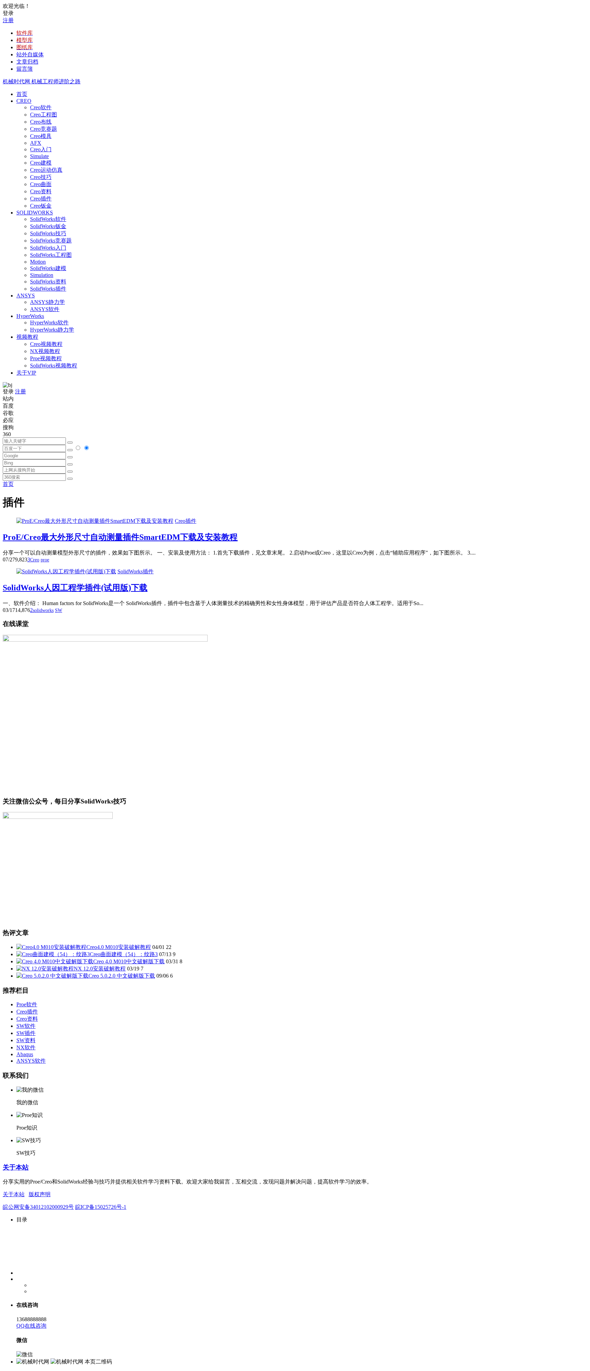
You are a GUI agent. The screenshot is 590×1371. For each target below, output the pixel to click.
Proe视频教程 (46, 358)
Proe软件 (26, 1004)
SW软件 (26, 1026)
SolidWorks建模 (48, 268)
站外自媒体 (30, 54)
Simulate (39, 156)
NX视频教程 (45, 351)
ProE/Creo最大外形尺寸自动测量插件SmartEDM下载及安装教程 (120, 537)
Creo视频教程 (46, 344)
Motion (38, 262)
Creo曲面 (41, 184)
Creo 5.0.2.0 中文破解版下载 (121, 976)
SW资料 (26, 1040)
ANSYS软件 (44, 309)
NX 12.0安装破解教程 (100, 968)
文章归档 (27, 62)
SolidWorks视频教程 (53, 365)
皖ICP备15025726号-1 (100, 1207)
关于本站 (16, 1167)
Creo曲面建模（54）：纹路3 (124, 954)
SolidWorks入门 (48, 248)
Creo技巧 (41, 177)
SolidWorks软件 (48, 219)
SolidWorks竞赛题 (51, 240)
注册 (8, 20)
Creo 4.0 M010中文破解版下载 (129, 961)
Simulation (41, 275)
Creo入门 (41, 149)
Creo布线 (41, 122)
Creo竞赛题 (43, 129)
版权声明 (40, 1194)
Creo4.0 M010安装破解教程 (118, 947)
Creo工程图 (43, 114)
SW (58, 610)
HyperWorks (30, 316)
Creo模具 (41, 136)
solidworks (43, 610)
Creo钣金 (41, 206)
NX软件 (26, 1047)
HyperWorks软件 (49, 322)
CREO (23, 101)
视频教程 (27, 337)
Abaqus (24, 1054)
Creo (34, 559)
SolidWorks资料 (48, 281)
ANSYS (25, 295)
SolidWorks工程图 (51, 255)
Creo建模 (41, 163)
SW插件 (26, 1033)
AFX (35, 143)
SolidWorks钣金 (48, 226)
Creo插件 (41, 198)
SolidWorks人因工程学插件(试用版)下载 (75, 587)
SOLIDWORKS (34, 212)
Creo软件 (41, 107)
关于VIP (26, 373)
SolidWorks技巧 (48, 233)
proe (45, 559)
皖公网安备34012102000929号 (38, 1207)
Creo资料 (41, 191)
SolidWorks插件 (48, 289)
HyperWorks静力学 (52, 330)
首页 (21, 94)
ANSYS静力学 (47, 302)
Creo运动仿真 (46, 170)
